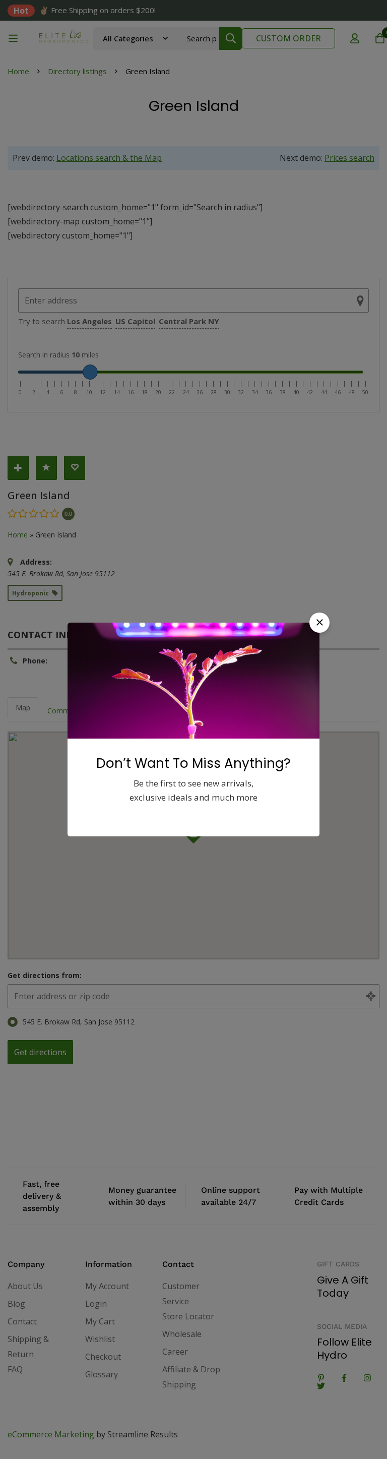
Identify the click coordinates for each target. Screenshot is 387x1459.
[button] (319, 623)
